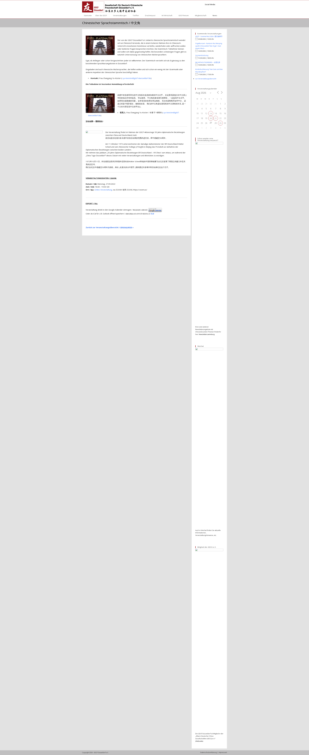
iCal (152, 213)
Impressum (223, 752)
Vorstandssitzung (201, 55)
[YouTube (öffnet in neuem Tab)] (222, 4)
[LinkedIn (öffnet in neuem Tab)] (218, 4)
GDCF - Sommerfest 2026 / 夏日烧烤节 (208, 36)
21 (215, 118)
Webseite (199, 741)
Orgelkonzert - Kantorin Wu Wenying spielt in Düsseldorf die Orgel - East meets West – (208, 46)
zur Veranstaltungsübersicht (205, 79)
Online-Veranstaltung (103, 189)
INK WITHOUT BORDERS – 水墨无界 (207, 62)
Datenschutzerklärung (208, 752)
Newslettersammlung (206, 334)
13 (211, 113)
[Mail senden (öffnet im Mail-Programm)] (226, 4)
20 (211, 118)
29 (220, 123)
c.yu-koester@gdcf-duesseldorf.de (136, 78)
